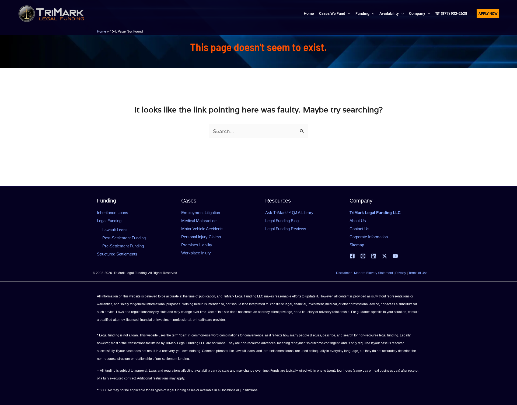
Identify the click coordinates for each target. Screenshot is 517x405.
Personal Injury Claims (201, 237)
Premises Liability (196, 245)
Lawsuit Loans (115, 230)
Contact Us (359, 228)
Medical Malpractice (198, 220)
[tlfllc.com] (51, 13)
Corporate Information (369, 237)
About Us (358, 220)
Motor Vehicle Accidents (202, 228)
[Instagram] (363, 256)
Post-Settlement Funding (124, 238)
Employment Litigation (200, 212)
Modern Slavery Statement (373, 273)
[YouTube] (395, 256)
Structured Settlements (117, 254)
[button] (347, 13)
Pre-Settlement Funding (123, 246)
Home (101, 31)
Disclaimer (344, 273)
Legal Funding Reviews (285, 228)
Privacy (400, 273)
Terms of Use (418, 273)
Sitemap (357, 245)
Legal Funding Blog (282, 220)
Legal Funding (109, 220)
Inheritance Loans (112, 212)
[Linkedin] (373, 256)
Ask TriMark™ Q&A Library (289, 212)
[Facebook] (352, 256)
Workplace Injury (196, 253)
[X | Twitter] (384, 256)
